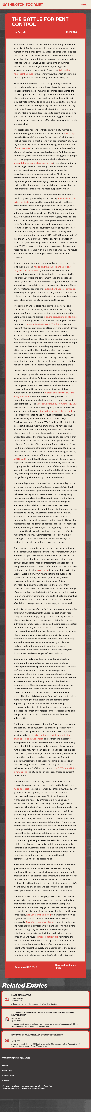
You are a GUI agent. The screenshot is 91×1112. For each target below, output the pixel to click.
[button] (84, 4)
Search (5, 1080)
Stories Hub (8, 1075)
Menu (84, 4)
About (5, 1065)
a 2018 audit (20, 458)
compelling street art (47, 936)
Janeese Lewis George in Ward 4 (43, 324)
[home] (40, 4)
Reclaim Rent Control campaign (60, 288)
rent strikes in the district (41, 735)
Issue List (7, 1070)
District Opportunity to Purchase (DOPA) (57, 403)
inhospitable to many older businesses (33, 162)
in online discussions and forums (60, 316)
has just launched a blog (38, 914)
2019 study (69, 133)
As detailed (43, 570)
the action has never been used (56, 411)
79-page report (21, 788)
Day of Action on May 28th (39, 922)
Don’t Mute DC (23, 148)
